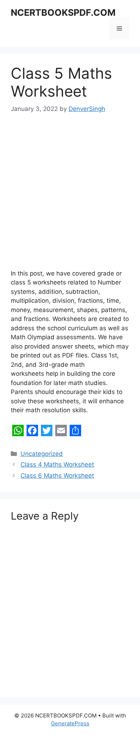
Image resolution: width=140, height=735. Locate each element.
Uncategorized (41, 453)
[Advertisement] (70, 196)
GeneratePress (70, 723)
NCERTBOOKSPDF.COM (63, 12)
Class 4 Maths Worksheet (57, 464)
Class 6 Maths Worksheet (57, 475)
